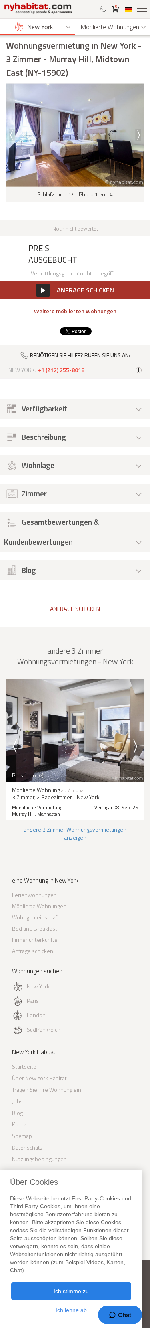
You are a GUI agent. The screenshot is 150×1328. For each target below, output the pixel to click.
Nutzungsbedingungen (39, 1159)
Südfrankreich (43, 1029)
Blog (17, 1113)
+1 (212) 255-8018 (61, 370)
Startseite (24, 1066)
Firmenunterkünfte (35, 939)
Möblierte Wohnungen (39, 906)
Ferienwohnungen (34, 895)
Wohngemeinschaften (39, 917)
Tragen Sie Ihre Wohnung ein (46, 1089)
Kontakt (21, 1124)
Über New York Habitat (39, 1078)
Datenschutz (27, 1147)
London (36, 1015)
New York (38, 986)
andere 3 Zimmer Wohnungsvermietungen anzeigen (75, 833)
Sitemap (22, 1136)
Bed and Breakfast (34, 928)
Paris (33, 1000)
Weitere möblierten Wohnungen (75, 311)
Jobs (17, 1101)
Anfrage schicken (75, 608)
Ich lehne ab (71, 1310)
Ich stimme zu (71, 1291)
